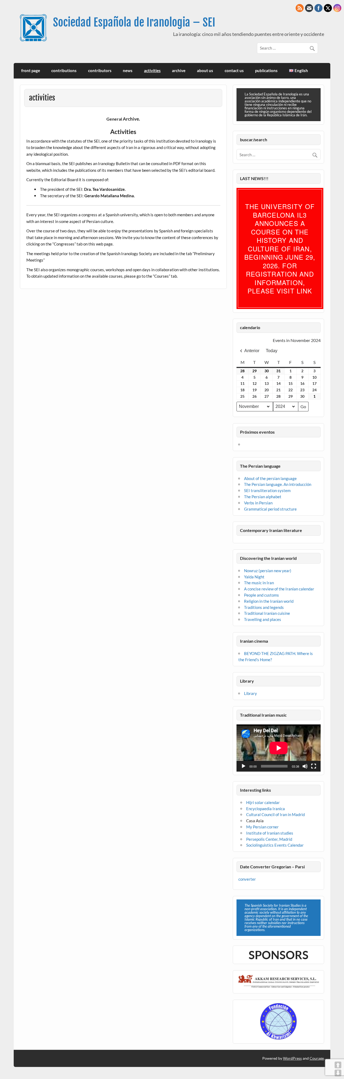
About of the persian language (270, 478)
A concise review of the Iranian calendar (279, 588)
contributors (100, 70)
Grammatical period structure (270, 509)
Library (250, 693)
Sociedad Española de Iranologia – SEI (134, 22)
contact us (234, 70)
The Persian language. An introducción (277, 484)
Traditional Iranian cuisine (267, 613)
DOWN (338, 1073)
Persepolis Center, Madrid (269, 839)
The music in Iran (259, 582)
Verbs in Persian (258, 502)
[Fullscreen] (313, 766)
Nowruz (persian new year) (267, 570)
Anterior (251, 350)
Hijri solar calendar (263, 802)
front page (30, 70)
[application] (278, 748)
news (127, 70)
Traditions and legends (264, 607)
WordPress (292, 1058)
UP (338, 1065)
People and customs (261, 595)
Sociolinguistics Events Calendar (275, 845)
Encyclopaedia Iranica (265, 808)
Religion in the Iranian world (268, 601)
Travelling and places (262, 619)
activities (152, 70)
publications (266, 70)
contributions (64, 70)
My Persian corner (262, 826)
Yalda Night (254, 576)
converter (247, 879)
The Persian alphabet (262, 496)
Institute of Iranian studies (269, 833)
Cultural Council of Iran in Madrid (275, 814)
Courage (317, 1058)
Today (271, 350)
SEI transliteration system (267, 490)
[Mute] (305, 766)
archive (178, 70)
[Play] (243, 766)
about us (205, 70)
